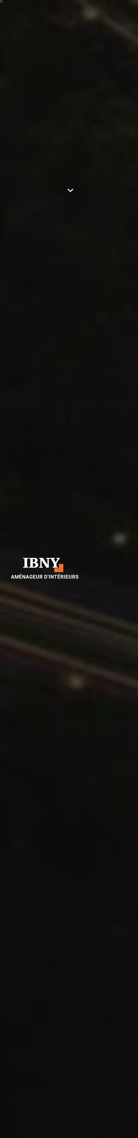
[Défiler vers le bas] (69, 657)
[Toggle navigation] (119, 569)
